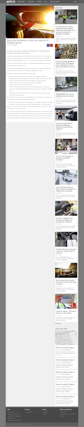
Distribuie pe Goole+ (51, 45)
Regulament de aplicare (13, 414)
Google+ (45, 414)
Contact (29, 424)
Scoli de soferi (54, 1)
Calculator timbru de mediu (14, 420)
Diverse (15, 45)
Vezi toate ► (58, 323)
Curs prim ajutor (29, 412)
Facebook (45, 412)
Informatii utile (11, 418)
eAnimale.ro (63, 412)
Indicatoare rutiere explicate (14, 416)
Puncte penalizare (66, 349)
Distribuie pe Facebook (48, 45)
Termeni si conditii (23, 424)
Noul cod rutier (11, 412)
